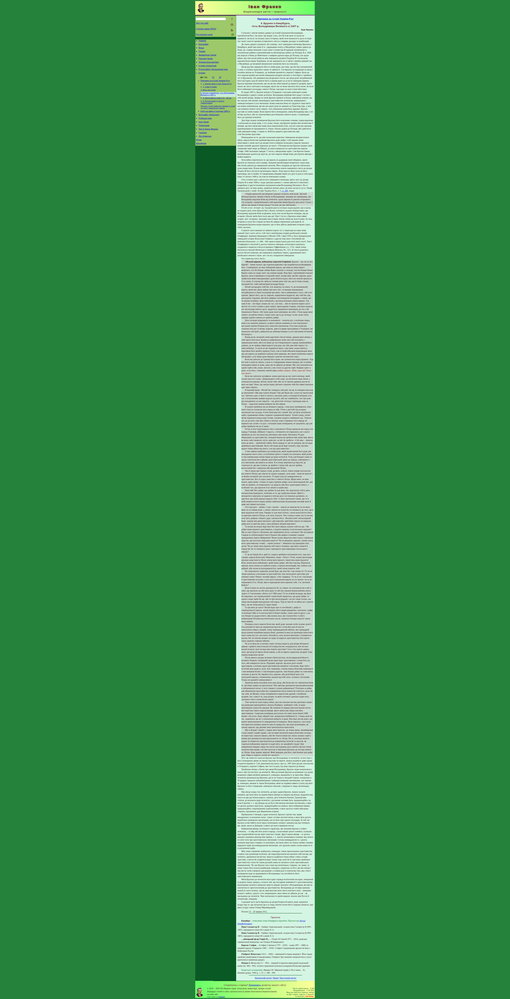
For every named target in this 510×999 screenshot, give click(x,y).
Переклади (204, 125)
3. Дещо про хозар (208, 90)
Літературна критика (209, 62)
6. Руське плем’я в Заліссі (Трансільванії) (212, 102)
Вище (275, 977)
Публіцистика (205, 118)
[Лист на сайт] (232, 24)
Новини (202, 41)
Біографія (203, 44)
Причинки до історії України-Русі (215, 81)
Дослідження (205, 136)
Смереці (221, 997)
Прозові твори (206, 58)
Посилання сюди (204, 34)
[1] (213, 77)
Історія (202, 73)
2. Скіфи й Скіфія (210, 87)
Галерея (203, 133)
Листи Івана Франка (208, 129)
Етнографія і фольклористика (213, 69)
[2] (220, 77)
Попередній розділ (263, 977)
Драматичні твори (207, 55)
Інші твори (204, 122)
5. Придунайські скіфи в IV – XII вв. (217, 98)
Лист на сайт (202, 23)
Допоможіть (255, 985)
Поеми (202, 51)
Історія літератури (207, 66)
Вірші (201, 48)
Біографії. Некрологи (209, 115)
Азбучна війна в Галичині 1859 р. (215, 111)
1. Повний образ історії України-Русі (217, 84)
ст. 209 (285, 190)
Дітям (198, 140)
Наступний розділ (288, 977)
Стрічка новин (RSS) (206, 29)
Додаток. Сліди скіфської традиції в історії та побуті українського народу (218, 107)
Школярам (201, 143)
